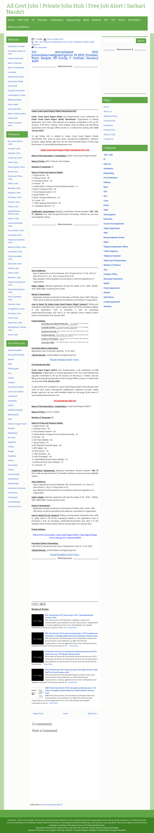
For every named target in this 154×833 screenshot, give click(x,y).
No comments (40, 47)
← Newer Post (37, 713)
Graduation (56, 19)
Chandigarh (13, 497)
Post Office (134, 19)
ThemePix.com (42, 830)
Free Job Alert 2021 (55, 39)
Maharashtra (13, 414)
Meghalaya (12, 433)
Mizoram (11, 437)
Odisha (11, 447)
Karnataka (12, 401)
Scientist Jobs (14, 149)
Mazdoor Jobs (14, 277)
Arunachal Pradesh (16, 355)
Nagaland (12, 442)
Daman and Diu (14, 506)
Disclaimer (108, 125)
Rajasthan (12, 456)
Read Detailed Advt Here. (64, 359)
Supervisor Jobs (15, 322)
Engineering (73, 19)
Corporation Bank (15, 81)
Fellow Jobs (13, 206)
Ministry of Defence (18, 27)
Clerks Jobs (13, 183)
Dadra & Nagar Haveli (17, 424)
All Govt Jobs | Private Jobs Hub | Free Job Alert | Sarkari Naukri (75, 9)
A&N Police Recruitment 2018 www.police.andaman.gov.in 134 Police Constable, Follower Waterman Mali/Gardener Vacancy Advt (70, 690)
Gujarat (11, 378)
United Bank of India (16, 95)
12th (41, 42)
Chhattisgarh (13, 368)
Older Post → (93, 713)
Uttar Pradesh (14, 474)
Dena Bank (12, 86)
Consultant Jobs (15, 252)
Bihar (10, 364)
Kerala (10, 405)
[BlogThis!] (35, 604)
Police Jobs (13, 318)
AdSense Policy (110, 116)
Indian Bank (13, 118)
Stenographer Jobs (16, 167)
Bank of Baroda (14, 63)
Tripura (11, 470)
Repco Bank (13, 104)
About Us (108, 111)
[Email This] (32, 604)
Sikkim (11, 460)
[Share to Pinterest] (44, 604)
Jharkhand (12, 396)
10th (36, 42)
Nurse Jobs (13, 172)
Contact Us (108, 139)
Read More (72, 628)
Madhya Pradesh (15, 410)
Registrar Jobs (14, 193)
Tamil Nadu (12, 465)
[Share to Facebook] (41, 604)
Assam (11, 359)
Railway (96, 19)
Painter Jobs (13, 273)
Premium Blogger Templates (85, 830)
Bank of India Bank (16, 67)
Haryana (11, 382)
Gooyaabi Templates (118, 830)
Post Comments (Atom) (52, 805)
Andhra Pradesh (15, 350)
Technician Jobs (15, 158)
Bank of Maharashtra (17, 113)
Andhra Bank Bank (16, 77)
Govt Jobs (67, 42)
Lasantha (68, 830)
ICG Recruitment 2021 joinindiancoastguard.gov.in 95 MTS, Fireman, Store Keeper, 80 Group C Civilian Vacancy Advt (65, 56)
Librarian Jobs (14, 304)
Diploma (42, 19)
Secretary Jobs (14, 313)
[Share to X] (38, 604)
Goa (9, 373)
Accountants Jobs (16, 230)
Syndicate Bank (14, 109)
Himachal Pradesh (15, 387)
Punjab (11, 451)
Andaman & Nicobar (16, 488)
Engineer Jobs (14, 153)
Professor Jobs (14, 197)
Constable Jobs (15, 235)
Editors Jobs (13, 218)
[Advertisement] (129, 72)
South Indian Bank (15, 58)
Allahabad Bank (15, 100)
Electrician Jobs (15, 264)
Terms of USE (109, 134)
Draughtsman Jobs (16, 309)
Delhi (10, 419)
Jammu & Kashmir (16, 391)
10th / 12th (23, 19)
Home (11, 19)
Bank (86, 19)
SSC (106, 19)
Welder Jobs (13, 268)
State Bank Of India (16, 46)
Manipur (11, 428)
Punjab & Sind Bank (16, 90)
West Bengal (13, 483)
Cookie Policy (109, 121)
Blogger (115, 828)
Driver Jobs (13, 162)
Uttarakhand (13, 479)
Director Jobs (14, 202)
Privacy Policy (109, 130)
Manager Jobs (14, 188)
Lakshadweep (14, 502)
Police (122, 19)
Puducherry (12, 493)
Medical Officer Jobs (17, 247)
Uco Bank (12, 72)
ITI (33, 19)
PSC (113, 19)
